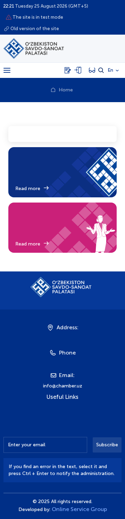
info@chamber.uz (62, 386)
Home (66, 90)
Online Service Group (79, 509)
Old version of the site (34, 28)
